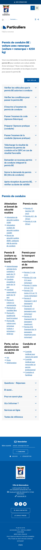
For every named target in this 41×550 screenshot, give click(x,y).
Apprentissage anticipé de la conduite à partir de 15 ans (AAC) (12, 271)
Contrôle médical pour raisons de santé (31, 354)
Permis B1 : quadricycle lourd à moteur (12, 315)
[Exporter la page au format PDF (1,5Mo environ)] (35, 19)
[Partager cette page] (38, 19)
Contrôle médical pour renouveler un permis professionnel (30, 364)
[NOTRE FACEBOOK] (16, 504)
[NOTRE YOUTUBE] (25, 504)
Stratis (20, 545)
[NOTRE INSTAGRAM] (20, 504)
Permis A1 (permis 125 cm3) (29, 211)
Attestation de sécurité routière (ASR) (13, 220)
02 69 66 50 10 (21, 496)
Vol (8, 358)
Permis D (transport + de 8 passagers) (30, 301)
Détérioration (11, 363)
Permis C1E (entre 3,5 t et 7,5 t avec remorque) (30, 293)
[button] (33, 8)
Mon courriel (6, 446)
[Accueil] (3, 20)
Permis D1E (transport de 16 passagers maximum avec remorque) (30, 332)
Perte (9, 360)
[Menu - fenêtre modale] (37, 8)
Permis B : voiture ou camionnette (11, 302)
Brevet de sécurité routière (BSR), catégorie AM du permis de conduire (13, 241)
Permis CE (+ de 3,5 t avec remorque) (30, 280)
